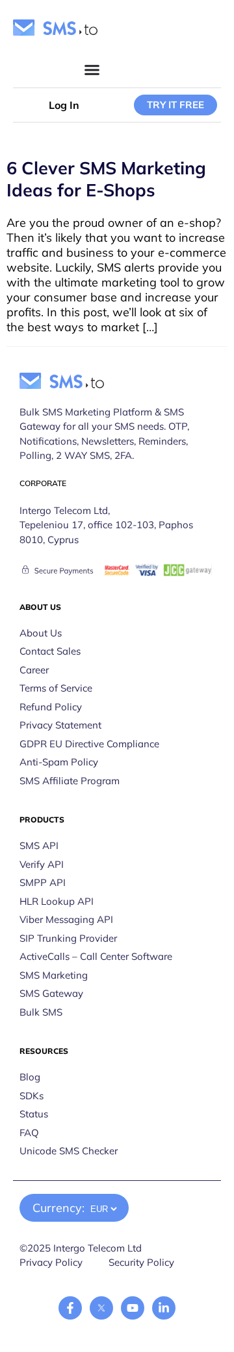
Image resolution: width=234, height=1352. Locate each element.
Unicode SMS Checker (69, 1151)
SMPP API (43, 882)
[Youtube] (132, 1308)
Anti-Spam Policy (59, 762)
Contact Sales (50, 651)
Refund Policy (51, 707)
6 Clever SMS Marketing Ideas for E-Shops (106, 179)
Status (34, 1114)
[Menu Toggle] (92, 70)
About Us (41, 633)
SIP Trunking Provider (68, 938)
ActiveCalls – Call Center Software (96, 956)
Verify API (42, 864)
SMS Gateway (51, 993)
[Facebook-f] (70, 1308)
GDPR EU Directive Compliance (89, 744)
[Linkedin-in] (164, 1308)
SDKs (32, 1096)
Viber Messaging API (66, 919)
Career (34, 670)
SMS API (39, 845)
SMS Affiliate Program (70, 781)
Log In (64, 105)
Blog (30, 1077)
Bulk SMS (41, 1012)
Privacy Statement (60, 725)
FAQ (29, 1132)
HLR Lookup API (57, 901)
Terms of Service (56, 688)
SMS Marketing (54, 975)
